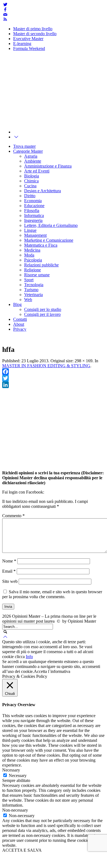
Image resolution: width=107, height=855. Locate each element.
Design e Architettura (42, 190)
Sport (28, 279)
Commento (13, 515)
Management (35, 235)
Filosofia (31, 210)
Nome (9, 561)
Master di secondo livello (35, 33)
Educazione (34, 205)
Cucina (30, 185)
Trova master (24, 146)
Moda (29, 255)
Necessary (18, 775)
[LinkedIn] (53, 384)
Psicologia (33, 260)
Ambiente (32, 161)
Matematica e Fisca (40, 245)
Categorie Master (28, 151)
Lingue (30, 230)
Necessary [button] (11, 770)
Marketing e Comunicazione (48, 240)
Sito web (10, 581)
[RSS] (5, 19)
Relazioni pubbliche (41, 265)
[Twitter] (5, 4)
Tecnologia (33, 284)
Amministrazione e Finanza (48, 166)
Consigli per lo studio (42, 309)
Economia (33, 200)
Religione (32, 270)
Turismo (31, 289)
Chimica (31, 181)
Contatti (20, 319)
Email (9, 571)
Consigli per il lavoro (42, 314)
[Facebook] (5, 9)
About (18, 324)
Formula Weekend (29, 48)
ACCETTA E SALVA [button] (22, 850)
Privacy (19, 329)
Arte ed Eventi (36, 171)
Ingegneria (33, 220)
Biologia (31, 176)
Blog (17, 304)
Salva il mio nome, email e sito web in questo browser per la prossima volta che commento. (52, 594)
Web (28, 299)
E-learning (22, 43)
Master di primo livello (32, 28)
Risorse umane (37, 274)
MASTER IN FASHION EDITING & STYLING (46, 365)
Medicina (32, 250)
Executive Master (28, 38)
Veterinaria (33, 294)
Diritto (29, 195)
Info (29, 656)
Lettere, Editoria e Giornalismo (51, 225)
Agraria (30, 156)
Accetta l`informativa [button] (52, 671)
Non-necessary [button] (15, 810)
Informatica (34, 215)
